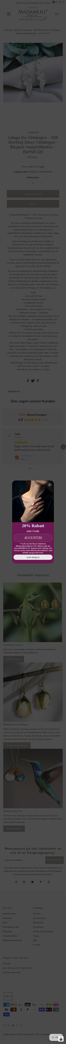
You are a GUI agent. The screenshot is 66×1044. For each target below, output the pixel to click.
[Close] (49, 484)
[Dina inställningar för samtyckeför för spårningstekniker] (61, 1039)
